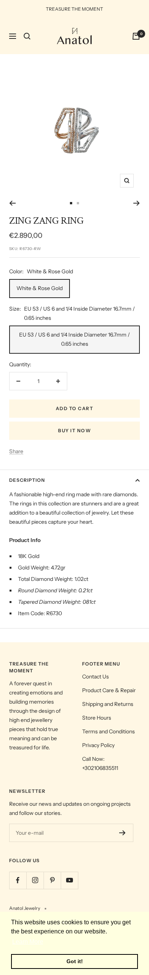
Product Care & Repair (109, 690)
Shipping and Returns (107, 704)
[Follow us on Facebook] (17, 880)
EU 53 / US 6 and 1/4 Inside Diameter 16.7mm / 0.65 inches (74, 339)
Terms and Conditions (108, 731)
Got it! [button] (74, 961)
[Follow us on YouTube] (69, 880)
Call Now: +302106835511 (100, 763)
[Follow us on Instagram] (35, 880)
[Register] (122, 832)
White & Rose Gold (39, 288)
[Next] (136, 203)
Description (27, 480)
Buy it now (74, 430)
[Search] (27, 36)
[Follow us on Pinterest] (52, 880)
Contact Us (95, 676)
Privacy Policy (98, 745)
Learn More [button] (27, 941)
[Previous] (12, 203)
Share (16, 451)
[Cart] (136, 36)
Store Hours (96, 717)
